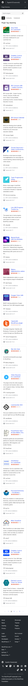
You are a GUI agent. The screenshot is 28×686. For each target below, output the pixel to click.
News (3, 623)
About (3, 620)
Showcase (18, 620)
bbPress (5, 652)
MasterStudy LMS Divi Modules (17, 238)
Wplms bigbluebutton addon (18, 270)
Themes (17, 623)
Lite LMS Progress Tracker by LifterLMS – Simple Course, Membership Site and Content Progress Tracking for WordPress (18, 208)
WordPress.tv (6, 642)
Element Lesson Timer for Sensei (16, 581)
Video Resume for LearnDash (16, 376)
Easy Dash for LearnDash (15, 28)
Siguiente (23, 611)
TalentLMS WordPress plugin (17, 322)
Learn (3, 633)
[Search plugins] (22, 13)
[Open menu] (25, 2)
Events (17, 636)
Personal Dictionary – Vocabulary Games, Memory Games (17, 491)
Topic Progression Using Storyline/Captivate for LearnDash (17, 178)
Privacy (4, 628)
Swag (17, 642)
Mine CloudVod (16, 520)
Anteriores (5, 611)
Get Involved (18, 633)
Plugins (17, 625)
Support (4, 636)
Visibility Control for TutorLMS (16, 551)
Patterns (17, 628)
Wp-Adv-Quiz (15, 349)
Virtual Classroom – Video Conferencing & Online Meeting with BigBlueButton (17, 148)
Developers (5, 639)
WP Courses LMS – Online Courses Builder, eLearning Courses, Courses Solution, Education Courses (17, 86)
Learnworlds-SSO (17, 405)
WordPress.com (7, 647)
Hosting (4, 625)
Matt (4, 649)
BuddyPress (6, 655)
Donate (18, 639)
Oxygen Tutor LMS (17, 295)
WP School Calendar (17, 117)
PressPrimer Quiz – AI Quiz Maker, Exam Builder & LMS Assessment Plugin (17, 432)
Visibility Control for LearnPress (16, 56)
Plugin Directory (6, 7)
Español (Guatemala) (11, 662)
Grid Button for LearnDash (15, 461)
